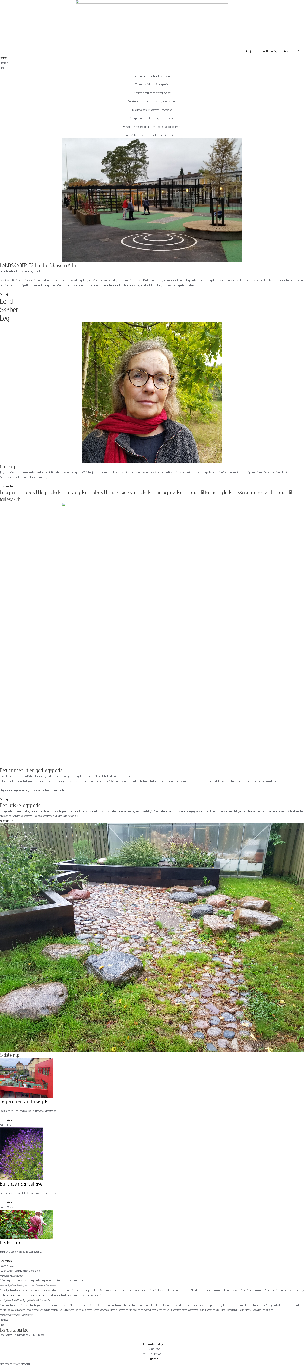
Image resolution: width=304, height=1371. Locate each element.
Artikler (287, 51)
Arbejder (250, 51)
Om (299, 51)
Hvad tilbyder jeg (269, 51)
